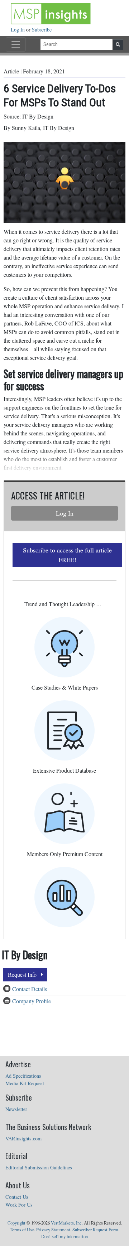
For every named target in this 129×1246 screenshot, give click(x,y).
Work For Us (19, 1204)
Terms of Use (22, 1230)
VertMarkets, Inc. (67, 1223)
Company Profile (31, 1001)
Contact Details (29, 989)
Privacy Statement (53, 1230)
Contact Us (16, 1196)
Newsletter (16, 1109)
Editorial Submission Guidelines (38, 1167)
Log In (18, 29)
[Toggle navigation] (16, 44)
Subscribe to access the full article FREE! (67, 555)
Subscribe (42, 29)
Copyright (16, 1223)
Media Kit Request (24, 1083)
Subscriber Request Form (95, 1230)
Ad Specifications (23, 1075)
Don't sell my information (64, 1236)
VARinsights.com (23, 1138)
